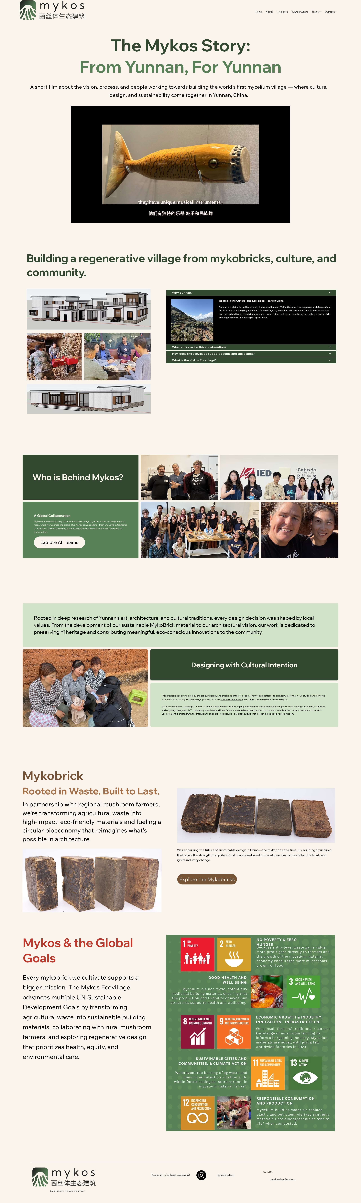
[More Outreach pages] (336, 11)
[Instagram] (201, 1175)
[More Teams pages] (320, 11)
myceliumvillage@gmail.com (283, 1179)
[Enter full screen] (286, 219)
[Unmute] (79, 219)
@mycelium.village (226, 1175)
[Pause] (74, 219)
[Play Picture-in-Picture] (281, 219)
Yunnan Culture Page (232, 699)
